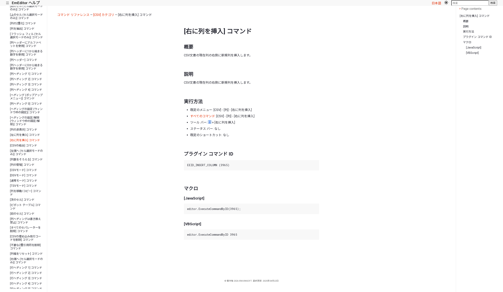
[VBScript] (472, 53)
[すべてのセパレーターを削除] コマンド (25, 229)
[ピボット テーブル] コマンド (25, 206)
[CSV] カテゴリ (103, 15)
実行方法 (468, 31)
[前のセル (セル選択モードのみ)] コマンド (26, 8)
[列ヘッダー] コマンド (23, 60)
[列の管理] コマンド (22, 165)
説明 (465, 26)
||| (7, 3)
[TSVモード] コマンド (23, 186)
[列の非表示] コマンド (23, 129)
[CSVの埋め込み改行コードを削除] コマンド (25, 238)
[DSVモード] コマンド (23, 175)
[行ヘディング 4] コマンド (26, 283)
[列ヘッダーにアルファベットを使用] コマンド (25, 44)
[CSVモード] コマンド (23, 170)
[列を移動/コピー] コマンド (25, 192)
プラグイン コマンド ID (477, 37)
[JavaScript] (473, 47)
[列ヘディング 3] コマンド (26, 84)
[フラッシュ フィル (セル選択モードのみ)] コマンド (26, 35)
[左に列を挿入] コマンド (25, 135)
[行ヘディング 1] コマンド (26, 267)
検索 (493, 2)
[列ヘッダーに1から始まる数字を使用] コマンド (26, 53)
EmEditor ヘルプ (26, 3)
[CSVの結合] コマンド (23, 145)
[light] (446, 3)
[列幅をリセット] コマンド (26, 253)
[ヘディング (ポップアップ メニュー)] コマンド (26, 96)
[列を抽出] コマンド (22, 28)
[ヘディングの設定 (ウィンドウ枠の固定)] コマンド (26, 110)
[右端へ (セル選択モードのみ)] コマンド (26, 260)
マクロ (467, 42)
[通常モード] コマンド (23, 180)
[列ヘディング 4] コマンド (26, 90)
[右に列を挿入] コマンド (25, 140)
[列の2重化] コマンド (23, 23)
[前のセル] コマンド (22, 213)
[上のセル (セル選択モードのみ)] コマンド (26, 16)
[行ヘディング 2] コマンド (26, 273)
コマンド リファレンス (73, 15)
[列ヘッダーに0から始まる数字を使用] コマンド (26, 67)
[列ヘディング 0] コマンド (26, 103)
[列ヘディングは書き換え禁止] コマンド (25, 220)
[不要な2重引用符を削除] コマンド (25, 246)
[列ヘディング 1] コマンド (26, 74)
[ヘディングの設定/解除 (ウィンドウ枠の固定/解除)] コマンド (25, 121)
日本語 (436, 3)
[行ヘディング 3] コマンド (26, 278)
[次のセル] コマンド (22, 199)
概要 (465, 21)
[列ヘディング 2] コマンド (26, 79)
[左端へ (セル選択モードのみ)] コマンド (26, 152)
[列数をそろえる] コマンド (26, 159)
